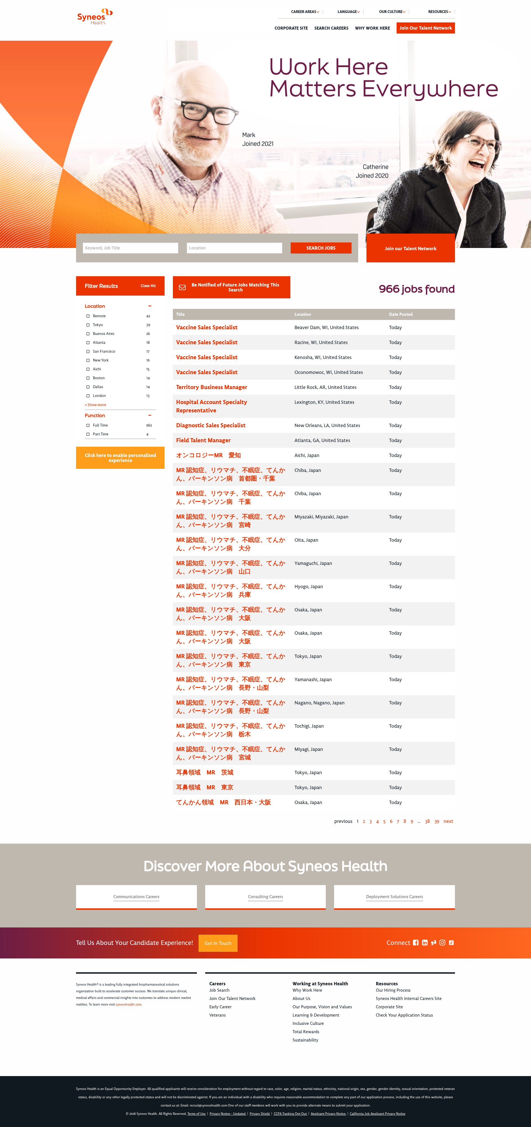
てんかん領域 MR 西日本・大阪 (223, 802)
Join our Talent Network (410, 248)
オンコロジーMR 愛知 (208, 455)
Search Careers (331, 28)
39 (436, 821)
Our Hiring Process (393, 990)
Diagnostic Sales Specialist (211, 425)
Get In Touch (218, 943)
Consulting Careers (265, 896)
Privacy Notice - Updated (228, 1114)
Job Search (219, 990)
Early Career (220, 1007)
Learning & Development (316, 1015)
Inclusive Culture (308, 1023)
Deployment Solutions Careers (394, 896)
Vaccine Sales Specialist (207, 327)
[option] (265, 144)
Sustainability (305, 1040)
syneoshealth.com (128, 1004)
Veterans (217, 1015)
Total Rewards (306, 1032)
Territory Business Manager (211, 387)
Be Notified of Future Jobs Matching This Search (235, 287)
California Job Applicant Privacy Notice (377, 1114)
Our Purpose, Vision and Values (322, 1007)
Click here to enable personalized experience (120, 457)
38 (427, 821)
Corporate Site (291, 28)
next (448, 821)
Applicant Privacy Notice (329, 1114)
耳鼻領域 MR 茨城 (204, 772)
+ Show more (95, 405)
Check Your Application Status (404, 1015)
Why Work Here (372, 28)
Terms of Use (197, 1114)
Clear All (148, 285)
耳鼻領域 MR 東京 (204, 787)
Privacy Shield (260, 1114)
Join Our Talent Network (426, 28)
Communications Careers (136, 896)
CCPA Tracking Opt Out (291, 1114)
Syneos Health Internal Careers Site (409, 998)
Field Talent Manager (203, 440)
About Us (301, 998)
